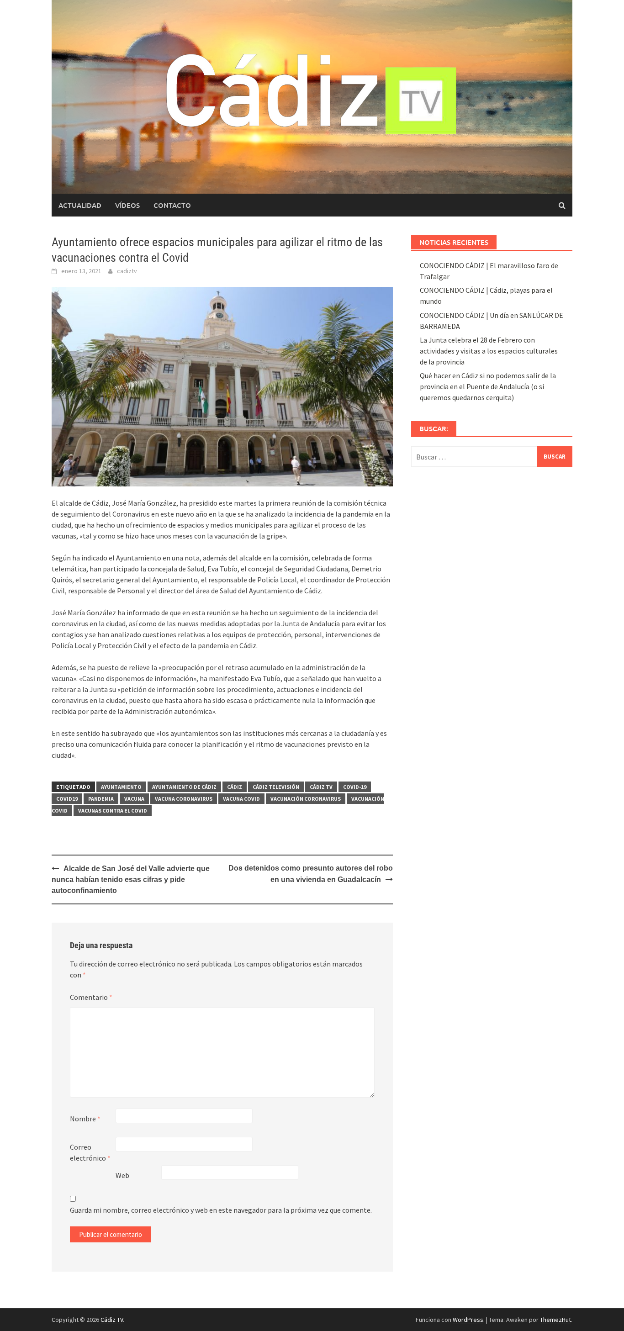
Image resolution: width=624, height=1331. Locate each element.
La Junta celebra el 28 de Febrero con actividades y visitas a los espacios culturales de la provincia (489, 350)
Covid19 (67, 798)
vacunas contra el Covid (112, 810)
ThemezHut (555, 1319)
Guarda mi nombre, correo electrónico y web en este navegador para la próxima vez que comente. (221, 1210)
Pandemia (101, 798)
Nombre (85, 1118)
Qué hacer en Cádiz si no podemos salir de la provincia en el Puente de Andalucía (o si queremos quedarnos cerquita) (488, 386)
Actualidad (79, 205)
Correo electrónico (90, 1152)
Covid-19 (354, 786)
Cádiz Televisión (276, 786)
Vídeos (127, 205)
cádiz (234, 786)
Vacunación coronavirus (305, 798)
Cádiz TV (321, 786)
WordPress (468, 1319)
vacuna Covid (241, 798)
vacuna (134, 798)
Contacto (172, 205)
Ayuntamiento (121, 786)
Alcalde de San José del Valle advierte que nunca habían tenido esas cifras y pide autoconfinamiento (131, 879)
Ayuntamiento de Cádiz (184, 786)
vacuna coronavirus (183, 798)
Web (122, 1175)
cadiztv (127, 271)
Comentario (91, 997)
